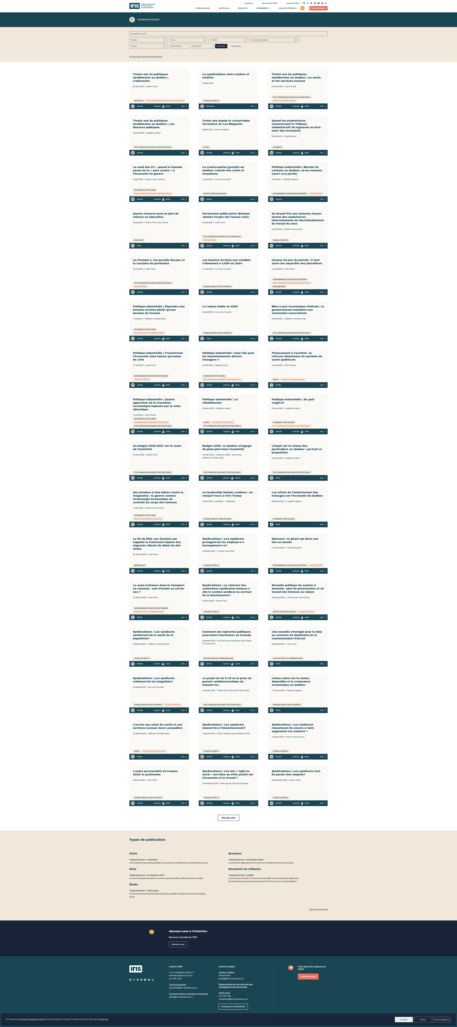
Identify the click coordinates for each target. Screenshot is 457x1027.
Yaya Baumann (290, 136)
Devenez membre (308, 976)
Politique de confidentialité (233, 1007)
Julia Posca (151, 365)
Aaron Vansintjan (233, 641)
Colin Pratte (220, 223)
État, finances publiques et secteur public (165, 101)
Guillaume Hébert (153, 133)
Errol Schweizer (209, 644)
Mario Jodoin (295, 780)
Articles (223, 8)
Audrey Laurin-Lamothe (155, 179)
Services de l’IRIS (269, 3)
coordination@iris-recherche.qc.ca (233, 999)
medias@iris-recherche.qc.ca (231, 979)
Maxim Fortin (151, 86)
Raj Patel (221, 641)
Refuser (423, 1020)
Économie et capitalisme (144, 190)
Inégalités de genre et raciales (147, 519)
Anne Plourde (290, 86)
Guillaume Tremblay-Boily (155, 319)
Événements (262, 8)
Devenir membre (318, 8)
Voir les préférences (442, 1020)
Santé (275, 379)
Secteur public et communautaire (149, 333)
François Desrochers (226, 551)
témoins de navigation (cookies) (32, 1019)
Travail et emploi (211, 101)
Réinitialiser (236, 46)
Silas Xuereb (244, 690)
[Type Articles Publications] (189, 40)
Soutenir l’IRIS (292, 3)
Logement (277, 147)
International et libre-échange (217, 519)
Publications (203, 8)
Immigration (139, 565)
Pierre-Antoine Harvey (295, 737)
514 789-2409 (175, 979)
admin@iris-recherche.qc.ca (181, 997)
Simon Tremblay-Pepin (226, 734)
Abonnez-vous (177, 944)
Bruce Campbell (222, 130)
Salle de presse (287, 8)
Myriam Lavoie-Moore (293, 229)
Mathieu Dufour (221, 365)
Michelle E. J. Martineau (225, 501)
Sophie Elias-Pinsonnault (227, 690)
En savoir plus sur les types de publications (145, 57)
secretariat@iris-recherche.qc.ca (183, 988)
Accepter (403, 1020)
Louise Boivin (292, 597)
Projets (242, 8)
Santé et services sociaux (284, 101)
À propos (248, 3)
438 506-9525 (225, 976)
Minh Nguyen (226, 783)
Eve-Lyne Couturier (223, 179)
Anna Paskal (246, 641)
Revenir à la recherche (318, 909)
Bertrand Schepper (240, 783)
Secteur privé (316, 193)
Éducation (138, 101)
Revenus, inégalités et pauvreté (217, 286)
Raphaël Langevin (290, 179)
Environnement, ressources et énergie (290, 193)
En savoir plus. (103, 1019)
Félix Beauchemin (294, 548)
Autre (206, 147)
